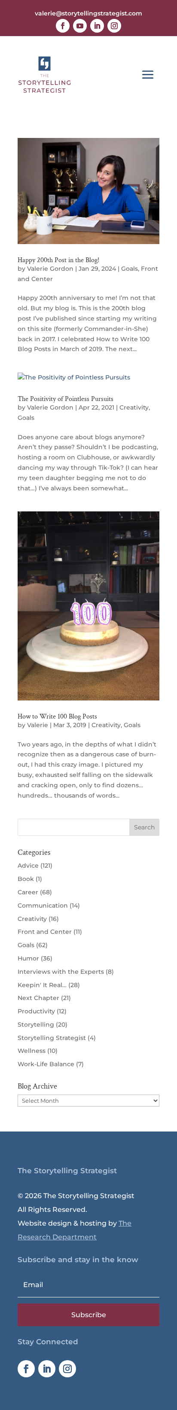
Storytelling (36, 1024)
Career (28, 892)
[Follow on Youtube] (80, 26)
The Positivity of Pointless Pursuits (65, 399)
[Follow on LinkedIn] (97, 26)
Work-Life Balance (46, 1064)
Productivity (36, 1011)
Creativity (134, 407)
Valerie (37, 725)
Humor (28, 958)
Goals (129, 268)
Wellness (32, 1051)
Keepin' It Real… (42, 985)
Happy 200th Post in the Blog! (58, 260)
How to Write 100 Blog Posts (57, 716)
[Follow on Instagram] (114, 26)
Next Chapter (38, 998)
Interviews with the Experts (61, 972)
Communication (43, 905)
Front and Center (45, 932)
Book (26, 879)
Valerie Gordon (50, 268)
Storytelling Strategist (52, 1038)
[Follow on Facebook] (63, 26)
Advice (28, 865)
